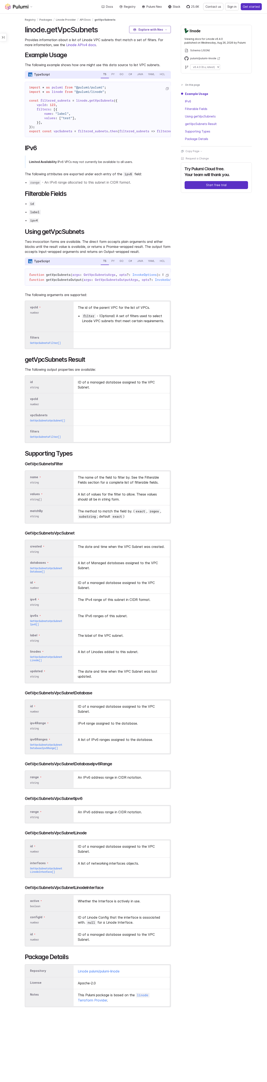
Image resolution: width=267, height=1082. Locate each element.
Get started (251, 6)
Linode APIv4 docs (81, 45)
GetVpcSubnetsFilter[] (45, 343)
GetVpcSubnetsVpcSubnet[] (47, 420)
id (31, 382)
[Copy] (167, 88)
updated (36, 671)
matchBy (36, 511)
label (33, 635)
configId (36, 917)
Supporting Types (197, 131)
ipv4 (33, 599)
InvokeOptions (144, 274)
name (34, 477)
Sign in (232, 6)
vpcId (34, 307)
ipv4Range (38, 723)
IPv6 (188, 101)
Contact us (213, 6)
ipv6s (34, 615)
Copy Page (192, 151)
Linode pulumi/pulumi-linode (99, 971)
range (34, 777)
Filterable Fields (196, 109)
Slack (176, 6)
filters (34, 337)
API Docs (85, 19)
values (35, 494)
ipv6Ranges (39, 739)
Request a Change (197, 158)
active (34, 901)
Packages (45, 19)
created (36, 546)
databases (38, 563)
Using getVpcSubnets (200, 116)
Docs (109, 6)
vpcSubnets (39, 415)
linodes (35, 651)
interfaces (38, 863)
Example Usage (196, 94)
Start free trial (216, 185)
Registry (130, 6)
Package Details (196, 139)
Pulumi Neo (154, 6)
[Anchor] (101, 29)
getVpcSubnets (104, 19)
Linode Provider (66, 19)
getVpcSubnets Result (201, 124)
